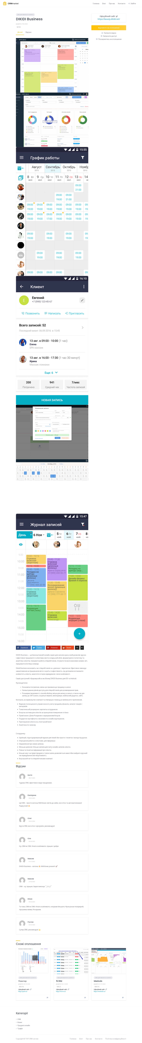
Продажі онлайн (23, 1025)
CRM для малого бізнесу (25, 14)
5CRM (59, 981)
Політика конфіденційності (115, 1039)
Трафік (20, 1029)
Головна (96, 3)
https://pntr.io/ (22, 991)
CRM (19, 1019)
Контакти (121, 3)
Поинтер (22, 981)
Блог (104, 3)
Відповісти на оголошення (108, 28)
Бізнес (19, 1022)
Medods (98, 981)
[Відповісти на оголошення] (47, 997)
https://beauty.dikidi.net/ (109, 19)
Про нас (112, 3)
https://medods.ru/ (99, 991)
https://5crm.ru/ (61, 991)
